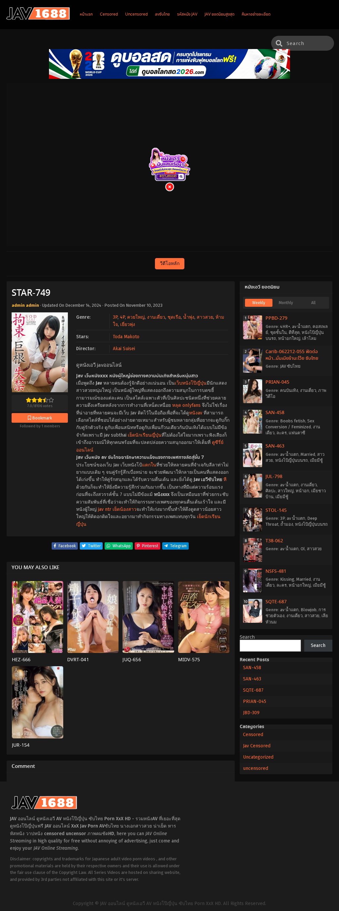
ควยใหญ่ (136, 317)
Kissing (287, 579)
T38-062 (274, 541)
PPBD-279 (276, 318)
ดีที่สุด (294, 332)
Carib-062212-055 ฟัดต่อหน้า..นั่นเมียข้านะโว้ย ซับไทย (292, 355)
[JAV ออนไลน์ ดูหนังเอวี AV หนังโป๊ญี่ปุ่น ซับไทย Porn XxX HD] (38, 19)
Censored (253, 734)
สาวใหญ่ (286, 490)
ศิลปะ (271, 490)
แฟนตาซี (297, 432)
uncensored (255, 768)
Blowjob (308, 609)
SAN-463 (275, 446)
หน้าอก (302, 490)
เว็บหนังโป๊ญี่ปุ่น (191, 383)
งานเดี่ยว (156, 317)
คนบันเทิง (289, 390)
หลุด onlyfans (186, 405)
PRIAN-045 (277, 382)
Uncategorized (258, 757)
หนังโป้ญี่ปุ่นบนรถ (291, 460)
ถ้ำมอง (286, 524)
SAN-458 (275, 412)
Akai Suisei (124, 348)
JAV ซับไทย (290, 366)
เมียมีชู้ (316, 460)
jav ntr (104, 509)
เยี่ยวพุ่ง (127, 324)
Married (308, 454)
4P (122, 317)
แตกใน (149, 465)
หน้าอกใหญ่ (289, 338)
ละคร (281, 432)
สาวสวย (205, 317)
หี (224, 479)
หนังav (195, 413)
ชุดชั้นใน (278, 332)
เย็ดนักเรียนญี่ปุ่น (145, 435)
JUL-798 (274, 476)
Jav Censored (256, 746)
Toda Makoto (126, 337)
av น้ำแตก (301, 326)
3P (115, 317)
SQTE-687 (276, 602)
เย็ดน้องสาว (124, 509)
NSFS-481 (276, 571)
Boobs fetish (292, 420)
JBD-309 (251, 713)
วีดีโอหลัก (169, 263)
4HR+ (285, 326)
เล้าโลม (309, 338)
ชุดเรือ (174, 317)
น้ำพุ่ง (188, 317)
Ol (303, 548)
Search (247, 637)
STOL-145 (276, 510)
